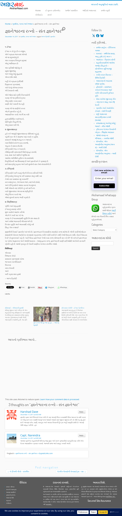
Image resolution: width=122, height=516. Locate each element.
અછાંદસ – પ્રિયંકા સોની (105, 59)
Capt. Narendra (30, 435)
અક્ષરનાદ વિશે (10, 498)
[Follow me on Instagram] (37, 5)
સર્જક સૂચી (105, 10)
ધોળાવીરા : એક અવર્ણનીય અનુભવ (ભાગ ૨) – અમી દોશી (105, 144)
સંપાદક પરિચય (10, 487)
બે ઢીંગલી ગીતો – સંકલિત (18, 471)
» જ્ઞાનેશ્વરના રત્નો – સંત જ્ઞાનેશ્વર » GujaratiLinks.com (34, 453)
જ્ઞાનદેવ (53, 37)
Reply (81, 412)
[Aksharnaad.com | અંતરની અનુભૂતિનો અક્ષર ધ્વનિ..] (14, 6)
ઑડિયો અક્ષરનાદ (89, 10)
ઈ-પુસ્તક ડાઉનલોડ (52, 10)
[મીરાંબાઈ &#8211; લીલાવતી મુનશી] (19, 314)
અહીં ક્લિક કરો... (111, 496)
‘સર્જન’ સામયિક (71, 10)
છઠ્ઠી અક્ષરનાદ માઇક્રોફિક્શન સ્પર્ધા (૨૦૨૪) (103, 117)
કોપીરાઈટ (39, 14)
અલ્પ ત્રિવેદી (46, 37)
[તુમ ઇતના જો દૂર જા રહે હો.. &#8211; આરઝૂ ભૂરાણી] (46, 314)
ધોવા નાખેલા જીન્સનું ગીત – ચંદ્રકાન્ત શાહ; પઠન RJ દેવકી (105, 102)
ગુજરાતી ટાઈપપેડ (10, 495)
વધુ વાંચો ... (49, 504)
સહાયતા (8, 500)
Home (38, 10)
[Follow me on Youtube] (39, 5)
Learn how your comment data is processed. (59, 399)
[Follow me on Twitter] (34, 5)
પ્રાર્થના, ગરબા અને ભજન (22, 24)
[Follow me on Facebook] (36, 5)
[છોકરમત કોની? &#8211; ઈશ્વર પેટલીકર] (76, 314)
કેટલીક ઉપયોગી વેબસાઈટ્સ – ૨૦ (71, 471)
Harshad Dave (29, 412)
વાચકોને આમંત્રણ (11, 489)
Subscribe (104, 186)
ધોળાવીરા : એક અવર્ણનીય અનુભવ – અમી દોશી (105, 153)
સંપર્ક (50, 14)
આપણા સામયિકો (11, 492)
